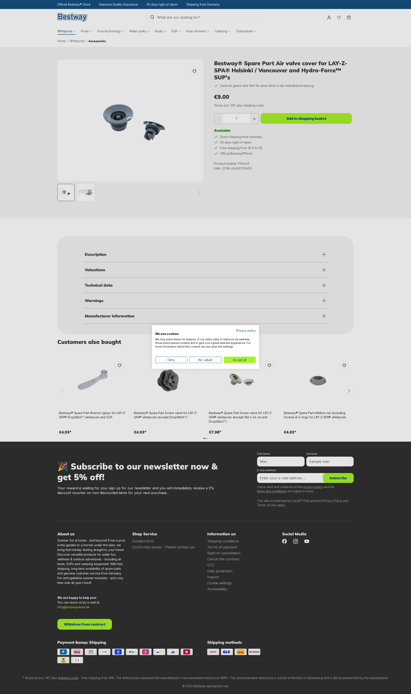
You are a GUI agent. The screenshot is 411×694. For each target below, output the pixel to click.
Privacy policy (246, 330)
